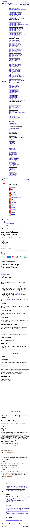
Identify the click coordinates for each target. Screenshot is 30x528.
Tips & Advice (12, 143)
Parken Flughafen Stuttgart (15, 33)
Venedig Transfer (12, 175)
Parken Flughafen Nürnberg (15, 30)
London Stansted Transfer (14, 164)
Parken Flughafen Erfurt (14, 15)
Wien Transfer (12, 177)
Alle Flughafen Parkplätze (14, 8)
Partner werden (18, 486)
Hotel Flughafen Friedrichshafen (16, 49)
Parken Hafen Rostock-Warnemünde (17, 100)
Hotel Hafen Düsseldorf (14, 106)
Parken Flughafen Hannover (15, 23)
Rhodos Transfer (12, 170)
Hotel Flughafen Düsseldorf (15, 46)
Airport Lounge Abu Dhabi (15, 64)
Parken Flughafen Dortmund (15, 12)
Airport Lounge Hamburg (14, 71)
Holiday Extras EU (20, 490)
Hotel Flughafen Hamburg (15, 50)
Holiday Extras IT (15, 489)
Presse (14, 500)
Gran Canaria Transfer (14, 158)
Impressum (25, 496)
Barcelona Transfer (13, 153)
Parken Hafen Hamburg (14, 91)
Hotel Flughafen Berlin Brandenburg (17, 41)
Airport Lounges (9, 508)
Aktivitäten (18, 513)
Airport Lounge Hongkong (15, 74)
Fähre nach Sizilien (13, 120)
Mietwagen (13, 513)
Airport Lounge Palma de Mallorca (16, 80)
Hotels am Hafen (20, 511)
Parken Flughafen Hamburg (15, 22)
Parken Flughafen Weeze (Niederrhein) (17, 34)
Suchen (27, 179)
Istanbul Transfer (12, 160)
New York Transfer (13, 167)
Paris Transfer (12, 168)
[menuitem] (17, 42)
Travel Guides (12, 141)
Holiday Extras (4, 1)
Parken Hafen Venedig (14, 98)
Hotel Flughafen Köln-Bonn (15, 53)
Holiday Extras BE (20, 487)
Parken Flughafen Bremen (15, 10)
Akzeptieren (25, 526)
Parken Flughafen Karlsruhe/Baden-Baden (18, 24)
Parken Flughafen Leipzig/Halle (16, 27)
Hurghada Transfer (13, 159)
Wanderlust (11, 142)
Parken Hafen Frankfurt (14, 89)
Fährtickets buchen (13, 116)
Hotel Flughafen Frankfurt (15, 48)
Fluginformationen (10, 520)
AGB (7, 496)
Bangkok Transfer (13, 152)
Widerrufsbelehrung (13, 496)
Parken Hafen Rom (13, 96)
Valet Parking (12, 37)
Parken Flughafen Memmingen (16, 28)
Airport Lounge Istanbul (14, 75)
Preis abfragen (15, 353)
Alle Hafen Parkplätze (14, 85)
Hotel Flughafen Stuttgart (14, 58)
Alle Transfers (12, 148)
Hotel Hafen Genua (13, 108)
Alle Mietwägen (12, 136)
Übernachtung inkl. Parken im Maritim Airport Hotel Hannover (15, 295)
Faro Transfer (12, 155)
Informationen (4, 271)
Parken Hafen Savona (14, 97)
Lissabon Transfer (13, 163)
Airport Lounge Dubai (14, 67)
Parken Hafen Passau (13, 95)
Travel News (12, 144)
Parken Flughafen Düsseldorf (15, 13)
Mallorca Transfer (13, 165)
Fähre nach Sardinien (13, 118)
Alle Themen (12, 139)
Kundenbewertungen (5, 274)
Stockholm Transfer (13, 173)
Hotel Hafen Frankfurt (14, 107)
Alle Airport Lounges (13, 63)
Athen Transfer (12, 150)
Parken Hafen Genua (13, 90)
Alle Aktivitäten (12, 123)
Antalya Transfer (12, 149)
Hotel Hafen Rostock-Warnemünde (16, 112)
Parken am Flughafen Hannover (15, 299)
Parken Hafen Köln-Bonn (14, 94)
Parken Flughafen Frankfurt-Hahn (16, 18)
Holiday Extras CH (12, 490)
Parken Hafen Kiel (13, 92)
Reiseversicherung (13, 132)
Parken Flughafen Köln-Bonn (15, 25)
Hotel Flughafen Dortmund (15, 44)
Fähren (15, 508)
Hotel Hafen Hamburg (14, 110)
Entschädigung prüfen (14, 128)
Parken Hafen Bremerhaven (15, 87)
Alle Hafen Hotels (13, 103)
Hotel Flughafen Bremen (14, 43)
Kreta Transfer (12, 162)
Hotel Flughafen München (15, 55)
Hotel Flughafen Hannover (15, 51)
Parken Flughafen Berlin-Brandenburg (17, 9)
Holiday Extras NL (12, 487)
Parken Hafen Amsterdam (14, 86)
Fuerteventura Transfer (14, 157)
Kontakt (11, 500)
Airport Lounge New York (15, 79)
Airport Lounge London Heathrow (16, 76)
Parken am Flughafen (21, 508)
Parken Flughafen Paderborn (15, 32)
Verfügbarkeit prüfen (15, 411)
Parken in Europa (16, 509)
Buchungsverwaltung (14, 498)
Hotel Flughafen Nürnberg (15, 56)
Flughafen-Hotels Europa (14, 59)
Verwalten (3, 526)
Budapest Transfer (13, 154)
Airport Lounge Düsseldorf (15, 69)
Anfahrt (2, 273)
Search (2, 253)
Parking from (3, 248)
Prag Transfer (12, 169)
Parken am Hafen (13, 511)
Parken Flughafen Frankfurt (15, 17)
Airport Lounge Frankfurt (14, 70)
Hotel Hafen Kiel (13, 111)
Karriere (13, 486)
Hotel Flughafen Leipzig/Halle (15, 54)
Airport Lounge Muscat (14, 77)
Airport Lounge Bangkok (14, 66)
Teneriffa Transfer (13, 174)
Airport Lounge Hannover (15, 72)
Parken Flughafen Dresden (15, 14)
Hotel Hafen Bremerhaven (15, 105)
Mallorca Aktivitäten (13, 124)
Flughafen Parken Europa (14, 35)
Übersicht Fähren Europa (14, 117)
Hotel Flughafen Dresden (14, 45)
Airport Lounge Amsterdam (15, 65)
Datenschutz (20, 496)
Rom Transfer (12, 172)
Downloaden (19, 237)
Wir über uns (9, 486)
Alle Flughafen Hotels (14, 40)
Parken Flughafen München (15, 29)
